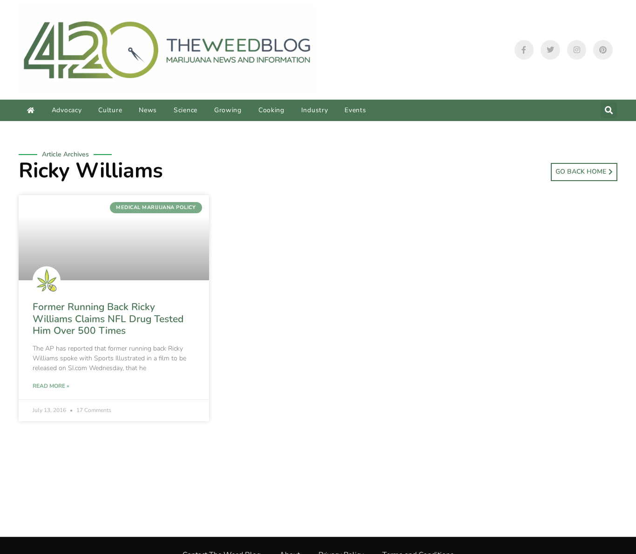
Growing (228, 110)
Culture (110, 110)
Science (185, 110)
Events (355, 110)
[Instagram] (577, 50)
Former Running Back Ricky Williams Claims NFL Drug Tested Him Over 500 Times (108, 318)
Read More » (51, 386)
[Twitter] (550, 50)
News (148, 110)
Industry (314, 110)
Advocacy (67, 110)
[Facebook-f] (524, 50)
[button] (609, 110)
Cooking (271, 110)
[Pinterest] (603, 50)
